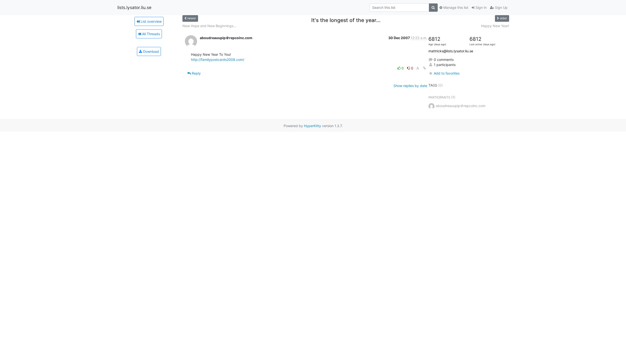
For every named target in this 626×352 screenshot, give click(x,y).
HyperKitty (312, 126)
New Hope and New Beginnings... (209, 26)
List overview (151, 21)
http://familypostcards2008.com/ (217, 59)
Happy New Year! (495, 26)
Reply (196, 73)
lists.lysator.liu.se (134, 7)
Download (150, 51)
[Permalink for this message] (424, 68)
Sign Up (501, 7)
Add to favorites (446, 73)
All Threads (150, 34)
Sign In (481, 7)
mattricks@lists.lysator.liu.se (450, 51)
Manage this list (455, 7)
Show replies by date (410, 86)
